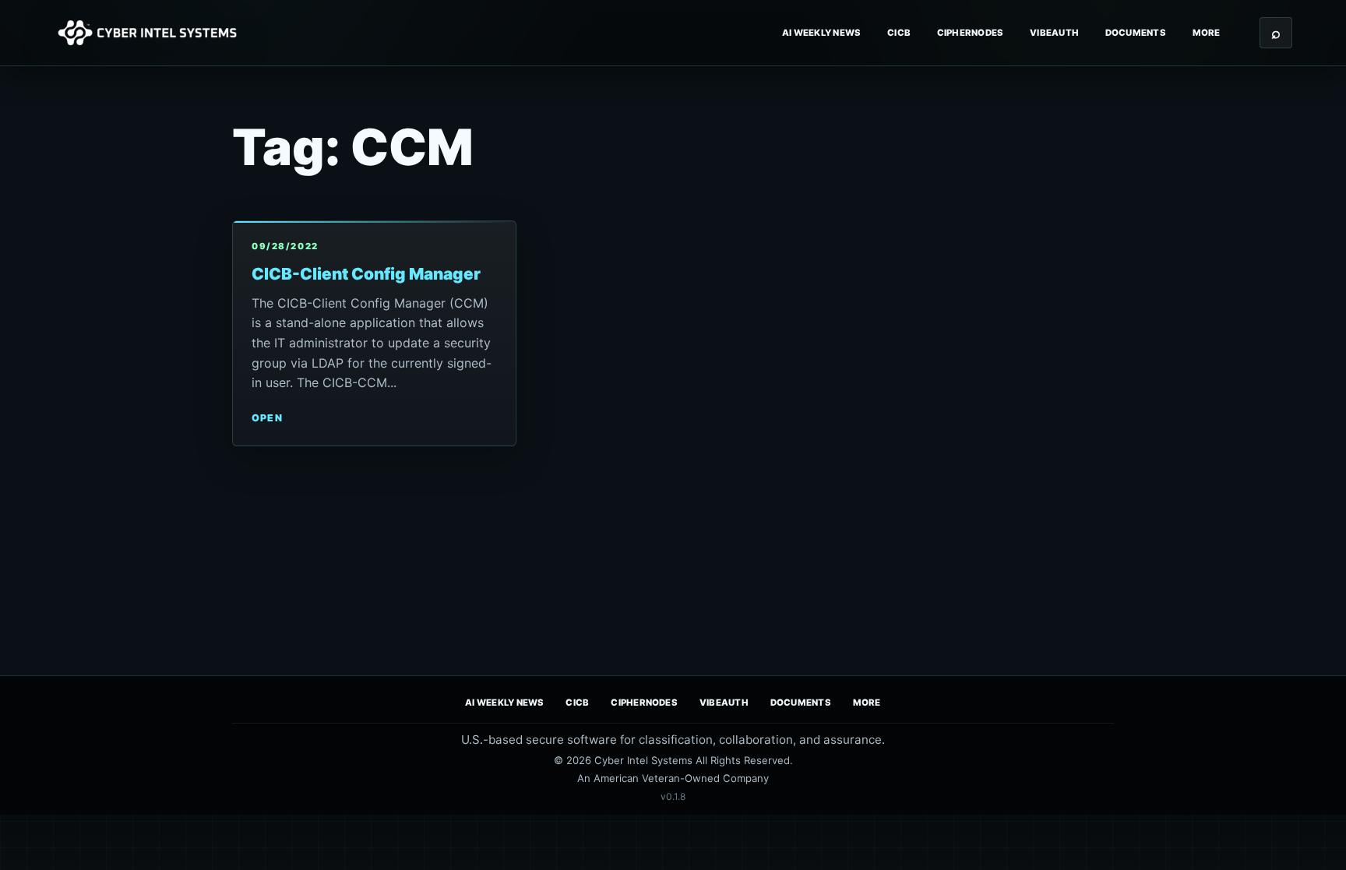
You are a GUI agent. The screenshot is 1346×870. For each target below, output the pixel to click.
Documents (1135, 32)
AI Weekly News (821, 32)
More (1207, 32)
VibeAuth (1054, 32)
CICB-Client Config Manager (366, 274)
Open (267, 418)
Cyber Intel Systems (643, 760)
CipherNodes (970, 32)
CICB (899, 32)
